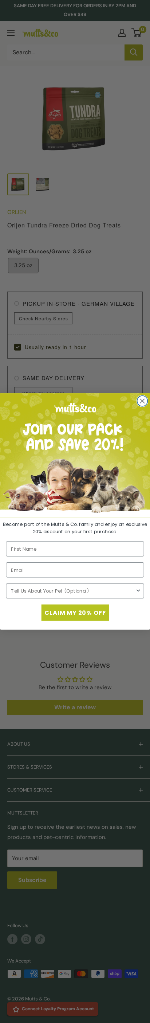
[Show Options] (138, 591)
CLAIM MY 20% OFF (75, 612)
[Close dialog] (142, 401)
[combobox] (73, 591)
